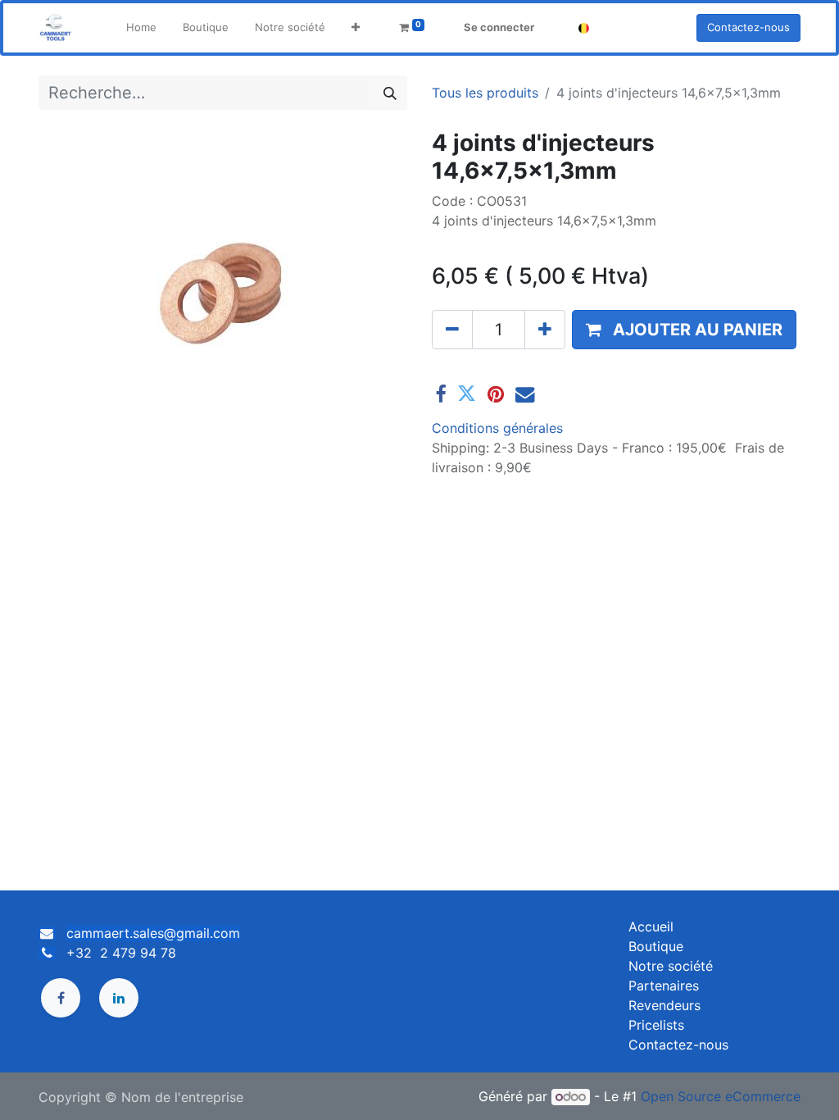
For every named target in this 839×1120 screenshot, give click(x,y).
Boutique (655, 946)
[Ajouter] (544, 329)
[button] (355, 28)
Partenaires (663, 985)
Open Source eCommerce (720, 1096)
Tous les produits (485, 92)
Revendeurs (664, 1005)
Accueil (650, 926)
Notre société (670, 966)
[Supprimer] (452, 329)
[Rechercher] (390, 92)
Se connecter (499, 27)
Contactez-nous (748, 27)
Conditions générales (497, 428)
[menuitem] (141, 28)
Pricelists (656, 1025)
